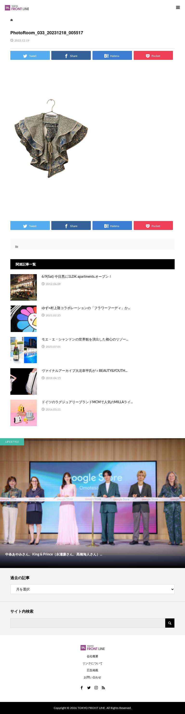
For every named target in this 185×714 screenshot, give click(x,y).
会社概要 (92, 656)
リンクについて (92, 663)
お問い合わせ (92, 677)
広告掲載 (92, 670)
